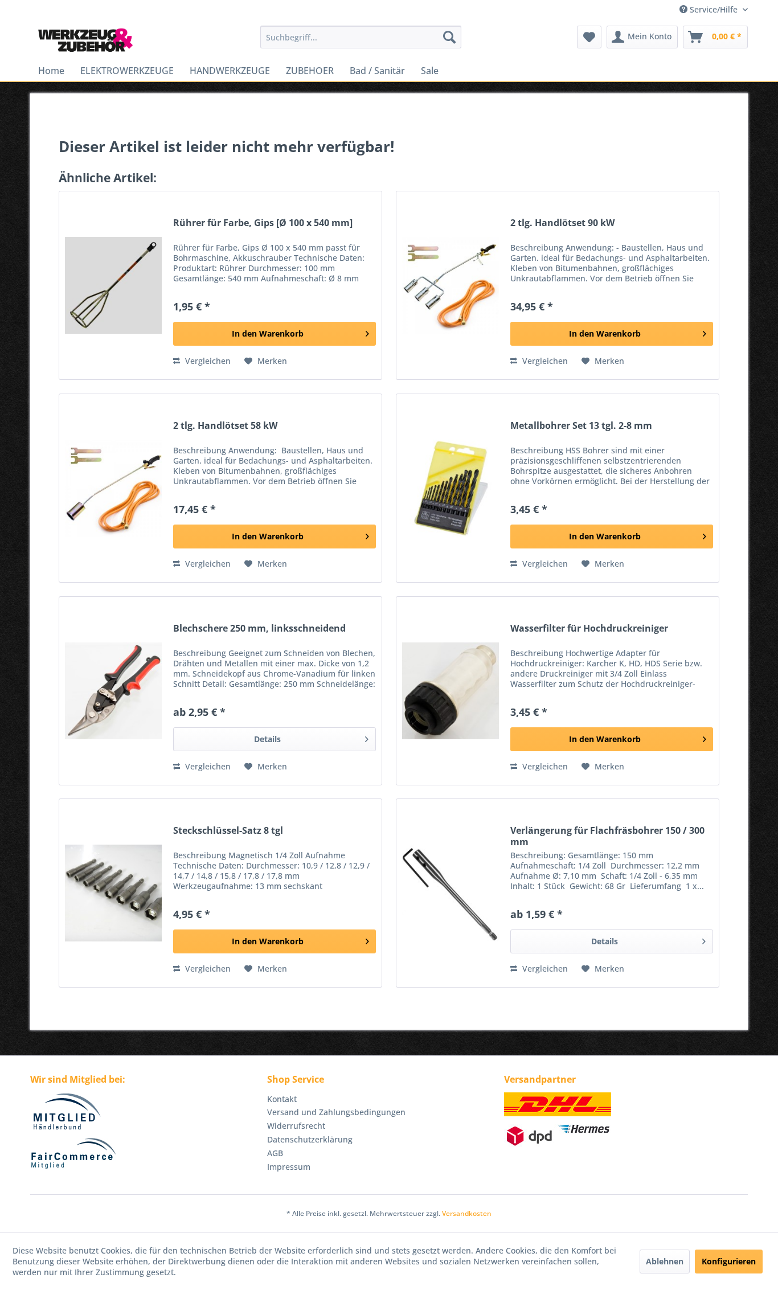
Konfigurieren (729, 1261)
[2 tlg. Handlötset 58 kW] (113, 488)
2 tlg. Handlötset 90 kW (562, 223)
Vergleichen (207, 360)
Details (267, 739)
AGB (275, 1153)
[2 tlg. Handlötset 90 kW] (450, 285)
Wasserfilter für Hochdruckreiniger (589, 628)
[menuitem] (360, 37)
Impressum (288, 1166)
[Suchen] (449, 37)
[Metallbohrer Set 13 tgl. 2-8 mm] (450, 488)
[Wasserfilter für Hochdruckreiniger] (450, 690)
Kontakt (282, 1099)
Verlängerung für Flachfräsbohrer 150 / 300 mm (607, 836)
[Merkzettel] (589, 37)
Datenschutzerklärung (310, 1139)
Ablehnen (664, 1261)
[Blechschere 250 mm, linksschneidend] (113, 690)
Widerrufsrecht (296, 1125)
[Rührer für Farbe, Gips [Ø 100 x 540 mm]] (113, 285)
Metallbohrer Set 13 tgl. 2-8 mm (581, 426)
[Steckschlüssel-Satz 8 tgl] (113, 893)
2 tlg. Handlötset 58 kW (225, 426)
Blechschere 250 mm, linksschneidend (259, 628)
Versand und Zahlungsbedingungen (336, 1112)
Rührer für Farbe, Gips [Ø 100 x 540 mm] (263, 223)
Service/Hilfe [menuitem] (713, 9)
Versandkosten (467, 1213)
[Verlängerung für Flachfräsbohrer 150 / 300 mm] (450, 893)
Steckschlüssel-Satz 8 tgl (228, 831)
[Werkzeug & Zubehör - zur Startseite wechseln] (85, 40)
